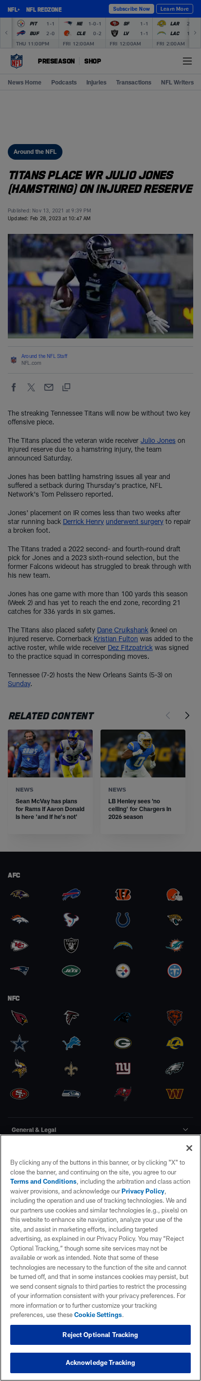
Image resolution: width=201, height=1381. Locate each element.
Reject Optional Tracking (100, 1335)
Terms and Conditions (43, 1181)
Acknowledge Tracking (101, 1362)
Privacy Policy (142, 1191)
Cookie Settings (98, 1314)
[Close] (189, 1148)
